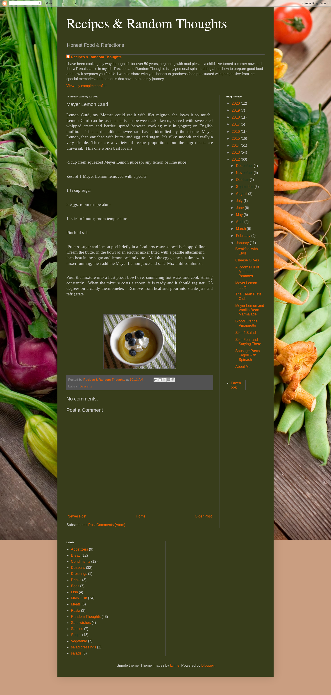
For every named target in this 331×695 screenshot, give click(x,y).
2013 (236, 152)
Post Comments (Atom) (106, 525)
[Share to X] (164, 380)
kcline (174, 665)
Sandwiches (81, 623)
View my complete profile (86, 86)
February (243, 236)
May (240, 215)
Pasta (75, 610)
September (245, 187)
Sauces (77, 629)
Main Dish (79, 598)
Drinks (76, 580)
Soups (76, 635)
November (245, 173)
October (242, 180)
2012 (236, 159)
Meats (76, 604)
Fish (74, 592)
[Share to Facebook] (168, 380)
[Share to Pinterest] (173, 380)
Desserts (85, 386)
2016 (236, 131)
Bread (76, 555)
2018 (236, 117)
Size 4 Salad (245, 333)
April (240, 222)
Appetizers (79, 549)
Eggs (75, 586)
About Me (243, 367)
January (243, 243)
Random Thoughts (86, 617)
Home (140, 516)
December (245, 166)
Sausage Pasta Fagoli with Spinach (247, 355)
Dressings (79, 574)
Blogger (207, 665)
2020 (236, 103)
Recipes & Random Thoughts (146, 23)
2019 (236, 110)
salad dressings (83, 647)
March (241, 229)
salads (76, 653)
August (242, 194)
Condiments (80, 561)
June (240, 208)
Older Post (203, 516)
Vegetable (79, 641)
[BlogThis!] (160, 380)
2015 (236, 138)
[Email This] (156, 380)
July (239, 201)
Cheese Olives (247, 260)
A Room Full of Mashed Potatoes (247, 271)
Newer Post (77, 516)
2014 (236, 145)
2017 (236, 124)
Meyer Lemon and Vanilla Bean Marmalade (249, 310)
